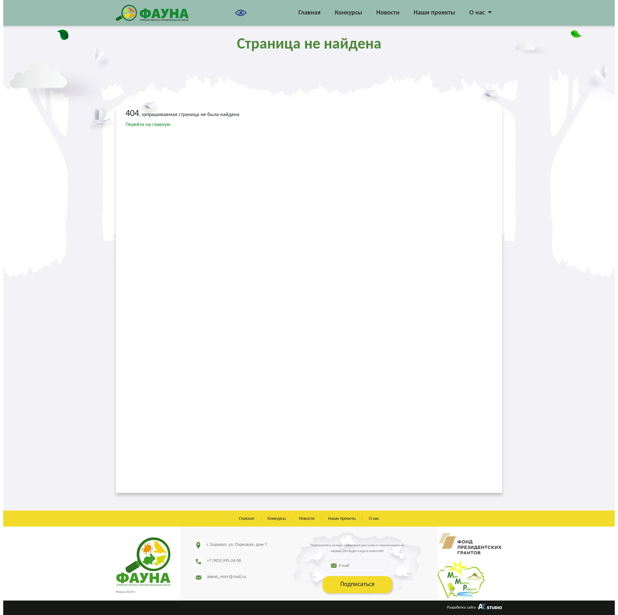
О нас (477, 13)
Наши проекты (434, 13)
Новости (387, 13)
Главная (309, 13)
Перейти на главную (148, 124)
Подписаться (357, 584)
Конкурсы (348, 13)
